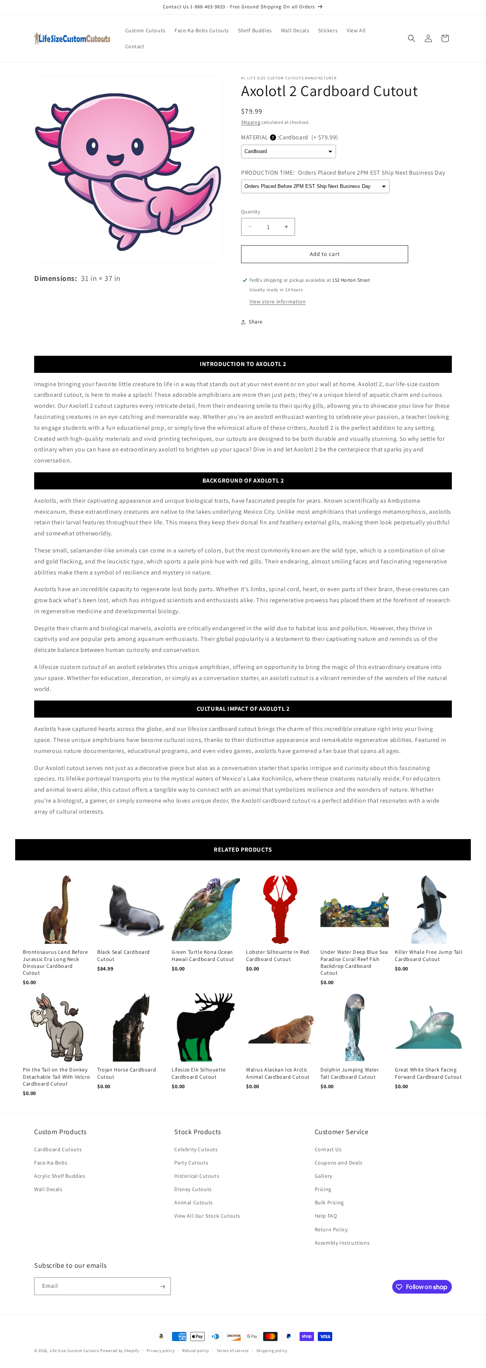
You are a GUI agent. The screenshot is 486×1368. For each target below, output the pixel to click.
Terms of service (233, 1350)
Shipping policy (272, 1350)
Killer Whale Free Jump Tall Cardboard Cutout (428, 955)
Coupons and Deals (339, 1162)
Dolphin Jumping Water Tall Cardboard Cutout (349, 1073)
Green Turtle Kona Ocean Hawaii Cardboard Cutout (203, 955)
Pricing (323, 1189)
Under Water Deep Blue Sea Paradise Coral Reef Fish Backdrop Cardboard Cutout (354, 962)
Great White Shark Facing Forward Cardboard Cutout (428, 1073)
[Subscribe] (162, 1286)
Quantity (250, 211)
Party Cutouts (191, 1162)
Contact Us (328, 1149)
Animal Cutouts (193, 1202)
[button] (411, 38)
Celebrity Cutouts (196, 1149)
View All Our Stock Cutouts (207, 1216)
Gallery (323, 1175)
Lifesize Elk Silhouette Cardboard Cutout (199, 1073)
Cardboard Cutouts (58, 1149)
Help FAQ (326, 1216)
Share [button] (256, 321)
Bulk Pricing (329, 1202)
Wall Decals (48, 1189)
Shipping (250, 122)
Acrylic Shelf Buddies (59, 1175)
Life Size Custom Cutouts (74, 1350)
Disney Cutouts (192, 1189)
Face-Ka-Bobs (50, 1162)
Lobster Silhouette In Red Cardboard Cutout (277, 955)
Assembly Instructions (342, 1242)
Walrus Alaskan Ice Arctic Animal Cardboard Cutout (278, 1073)
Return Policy (331, 1229)
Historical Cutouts (196, 1175)
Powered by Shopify (119, 1350)
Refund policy (195, 1350)
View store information (277, 301)
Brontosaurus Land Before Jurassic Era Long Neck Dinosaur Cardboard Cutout (55, 962)
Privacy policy (161, 1350)
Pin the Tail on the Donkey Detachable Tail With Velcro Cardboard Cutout (56, 1076)
